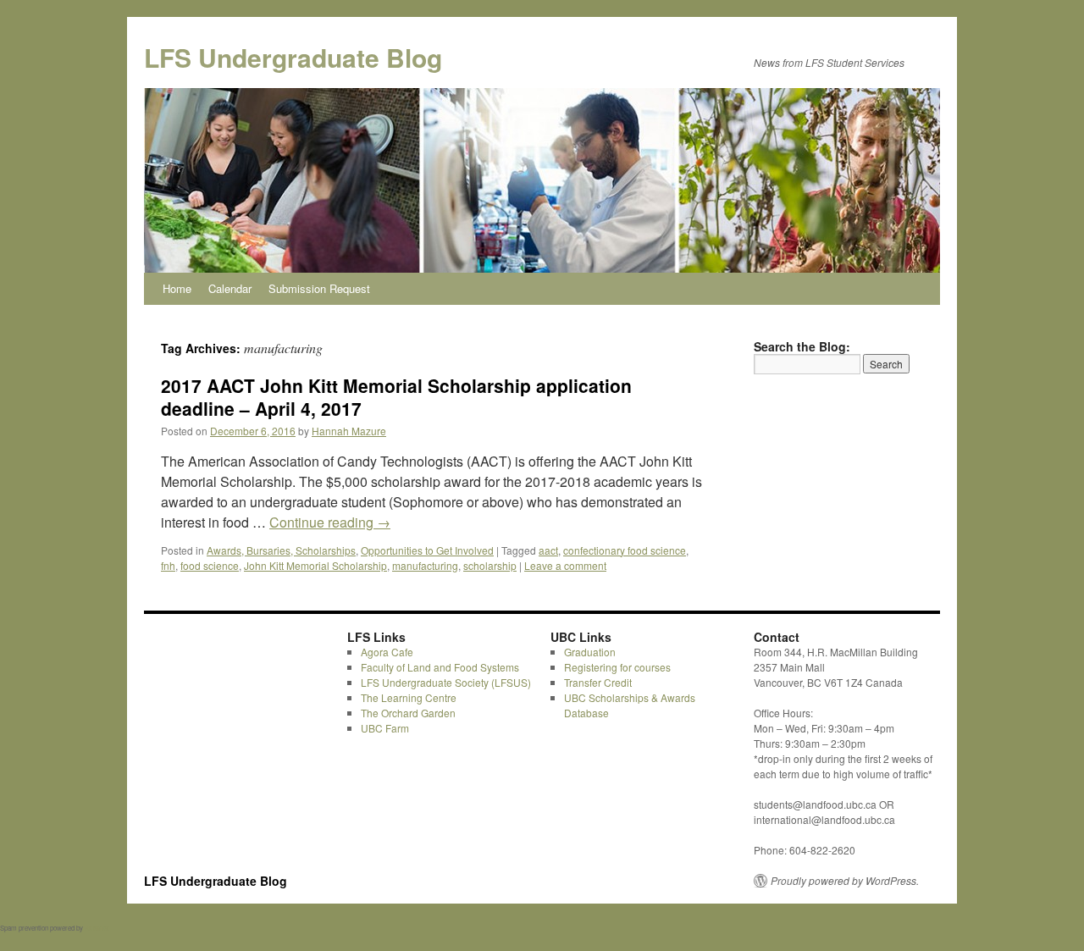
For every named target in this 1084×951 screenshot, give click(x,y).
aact (548, 550)
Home (177, 288)
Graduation (590, 651)
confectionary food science (624, 550)
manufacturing (425, 565)
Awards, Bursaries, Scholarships (281, 550)
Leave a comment (565, 565)
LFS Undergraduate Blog (293, 57)
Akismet (96, 927)
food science (209, 565)
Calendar (230, 288)
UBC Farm (385, 728)
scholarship (490, 565)
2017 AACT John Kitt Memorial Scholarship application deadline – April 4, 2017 (396, 397)
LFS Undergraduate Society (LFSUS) (446, 682)
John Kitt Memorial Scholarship (315, 565)
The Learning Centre (408, 697)
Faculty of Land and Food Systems (440, 667)
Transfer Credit (598, 682)
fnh (168, 565)
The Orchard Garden (408, 712)
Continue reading (329, 522)
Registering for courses (617, 667)
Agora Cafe (387, 651)
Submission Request (319, 288)
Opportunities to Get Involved (427, 550)
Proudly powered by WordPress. (845, 880)
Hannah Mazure (349, 430)
